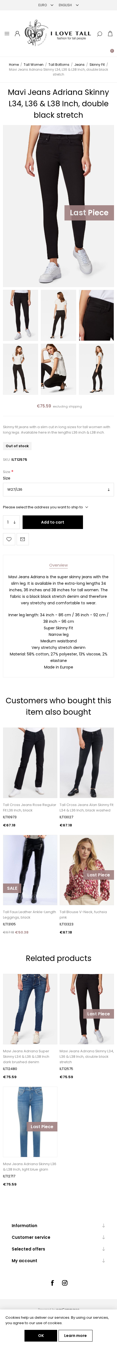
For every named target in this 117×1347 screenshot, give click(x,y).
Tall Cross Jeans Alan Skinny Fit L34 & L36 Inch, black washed (86, 807)
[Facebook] (52, 1282)
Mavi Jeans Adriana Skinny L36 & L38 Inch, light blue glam (29, 1166)
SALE (12, 888)
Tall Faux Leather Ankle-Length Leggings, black (29, 914)
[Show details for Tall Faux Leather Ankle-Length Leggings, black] (30, 870)
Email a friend (23, 539)
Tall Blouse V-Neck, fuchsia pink (83, 914)
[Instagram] (64, 1282)
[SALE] (12, 904)
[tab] (58, 565)
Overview (58, 565)
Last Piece (89, 212)
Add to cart (52, 522)
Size (7, 472)
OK (41, 1335)
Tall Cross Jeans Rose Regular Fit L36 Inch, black (29, 807)
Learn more (75, 1335)
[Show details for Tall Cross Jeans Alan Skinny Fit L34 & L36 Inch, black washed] (87, 763)
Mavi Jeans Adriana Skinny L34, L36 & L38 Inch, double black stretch (87, 1057)
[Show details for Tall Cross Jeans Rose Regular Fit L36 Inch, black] (30, 763)
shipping (75, 406)
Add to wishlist (9, 539)
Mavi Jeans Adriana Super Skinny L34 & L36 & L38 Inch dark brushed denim (26, 1057)
